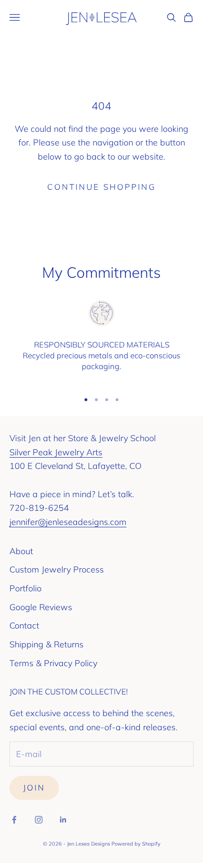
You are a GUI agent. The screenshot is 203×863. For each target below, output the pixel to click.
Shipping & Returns (46, 644)
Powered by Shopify (136, 843)
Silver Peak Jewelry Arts (55, 452)
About (21, 551)
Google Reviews (40, 607)
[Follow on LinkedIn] (63, 819)
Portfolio (25, 588)
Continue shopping (101, 187)
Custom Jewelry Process (56, 569)
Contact (24, 625)
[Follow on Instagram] (38, 819)
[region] (101, 340)
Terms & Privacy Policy (53, 663)
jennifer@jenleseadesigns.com (68, 521)
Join (34, 787)
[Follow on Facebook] (14, 819)
